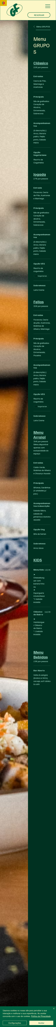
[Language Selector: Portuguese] (3, 3)
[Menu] (47, 6)
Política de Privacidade (41, 1016)
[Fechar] (52, 1010)
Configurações (14, 1023)
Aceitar (41, 1023)
